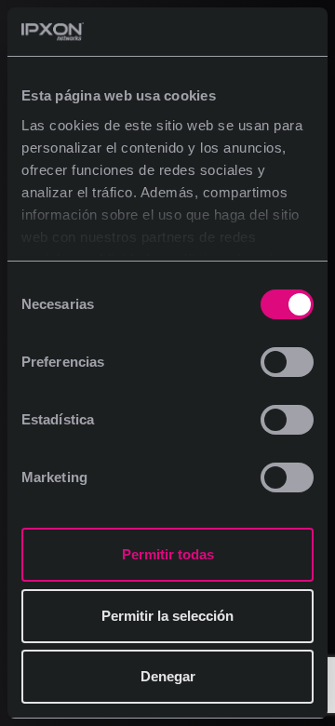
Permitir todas (168, 554)
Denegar (168, 676)
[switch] (287, 362)
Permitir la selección (167, 616)
